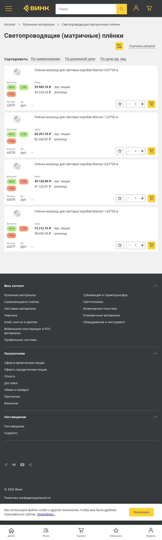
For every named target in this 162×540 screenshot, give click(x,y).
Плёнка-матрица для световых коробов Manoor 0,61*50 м (76, 164)
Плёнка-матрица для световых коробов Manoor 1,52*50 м (76, 211)
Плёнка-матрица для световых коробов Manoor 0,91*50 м (76, 70)
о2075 (11, 105)
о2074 (11, 199)
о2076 (11, 152)
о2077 (11, 246)
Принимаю (141, 512)
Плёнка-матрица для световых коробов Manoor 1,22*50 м (76, 117)
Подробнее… (46, 514)
